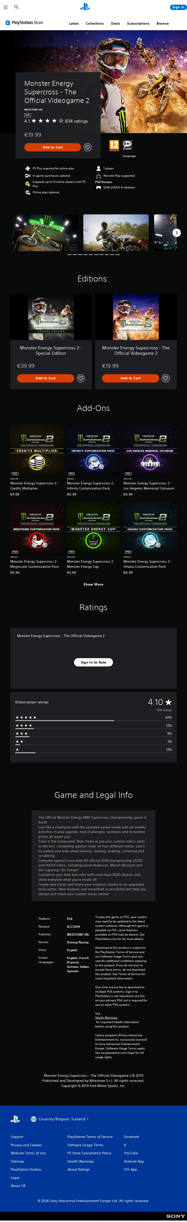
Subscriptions (138, 23)
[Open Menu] (5, 7)
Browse (163, 23)
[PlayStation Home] (85, 7)
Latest (74, 23)
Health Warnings (106, 1018)
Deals (115, 23)
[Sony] (176, 1219)
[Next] (177, 233)
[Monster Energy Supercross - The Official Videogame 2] (45, 232)
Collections (95, 23)
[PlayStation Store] (25, 22)
